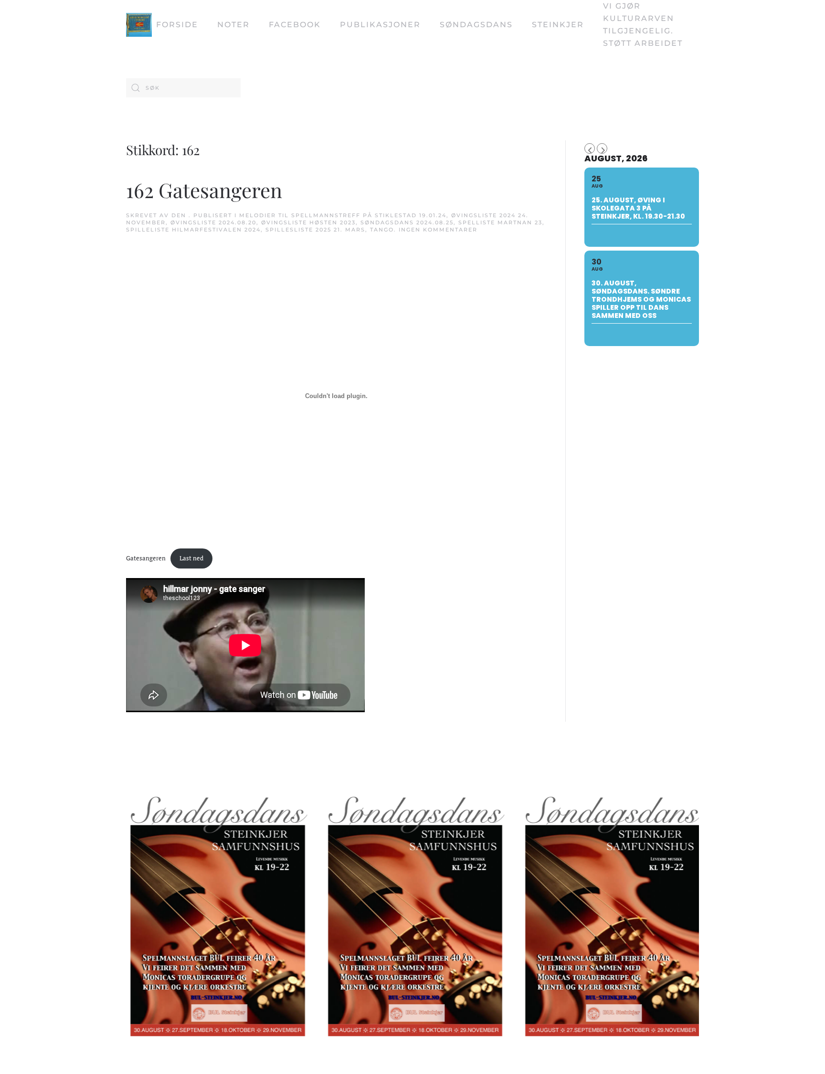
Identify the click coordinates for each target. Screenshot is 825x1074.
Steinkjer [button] (558, 24)
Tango (382, 229)
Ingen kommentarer (438, 229)
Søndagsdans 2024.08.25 (407, 222)
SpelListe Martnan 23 (500, 222)
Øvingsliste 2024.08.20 (213, 222)
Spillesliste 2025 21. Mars (315, 229)
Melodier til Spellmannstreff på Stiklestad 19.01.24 (342, 215)
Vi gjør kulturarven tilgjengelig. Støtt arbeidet (643, 24)
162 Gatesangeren (204, 190)
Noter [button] (233, 24)
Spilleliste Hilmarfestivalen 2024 (193, 229)
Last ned (191, 558)
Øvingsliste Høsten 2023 (308, 222)
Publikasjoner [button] (380, 24)
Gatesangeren (146, 558)
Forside (177, 24)
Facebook (295, 24)
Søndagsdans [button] (476, 24)
